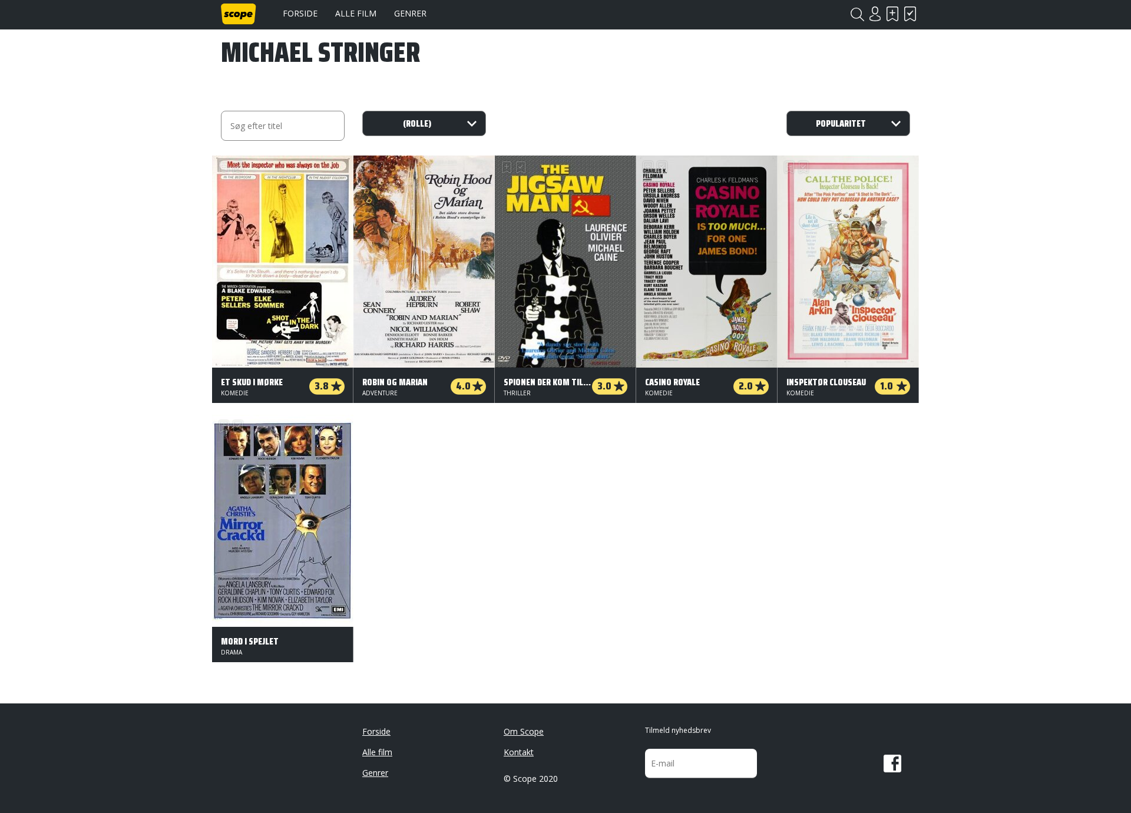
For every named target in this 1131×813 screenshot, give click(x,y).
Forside (300, 13)
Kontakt (519, 752)
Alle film (355, 13)
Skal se (892, 14)
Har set (910, 14)
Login (875, 14)
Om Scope (524, 731)
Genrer (410, 13)
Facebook (892, 763)
